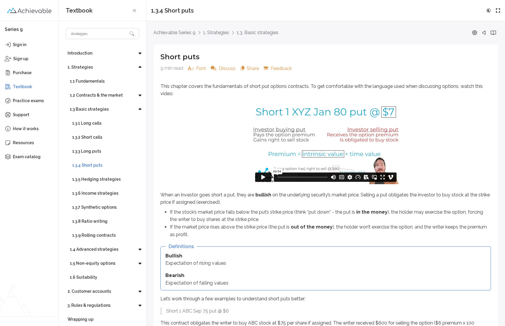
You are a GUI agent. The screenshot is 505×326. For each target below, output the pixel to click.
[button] (134, 10)
